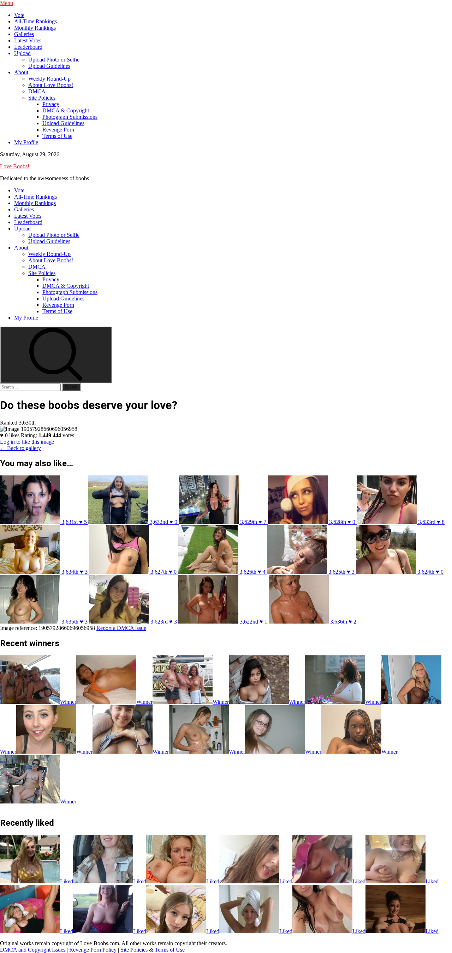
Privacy (50, 104)
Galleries (24, 34)
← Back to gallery (20, 448)
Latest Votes (27, 40)
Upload (22, 53)
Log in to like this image (27, 442)
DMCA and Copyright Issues (32, 950)
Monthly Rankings (35, 28)
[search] (56, 355)
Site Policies (41, 98)
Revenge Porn (58, 130)
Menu (6, 3)
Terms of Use (57, 136)
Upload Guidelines (49, 66)
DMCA (37, 91)
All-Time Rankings (35, 21)
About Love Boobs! (50, 85)
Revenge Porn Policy (93, 950)
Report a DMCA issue (121, 628)
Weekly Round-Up (49, 79)
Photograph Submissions (69, 117)
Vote (19, 15)
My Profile (26, 142)
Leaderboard (28, 47)
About (21, 72)
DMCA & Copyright (65, 110)
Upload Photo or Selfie (53, 60)
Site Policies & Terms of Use (152, 950)
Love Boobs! (14, 166)
